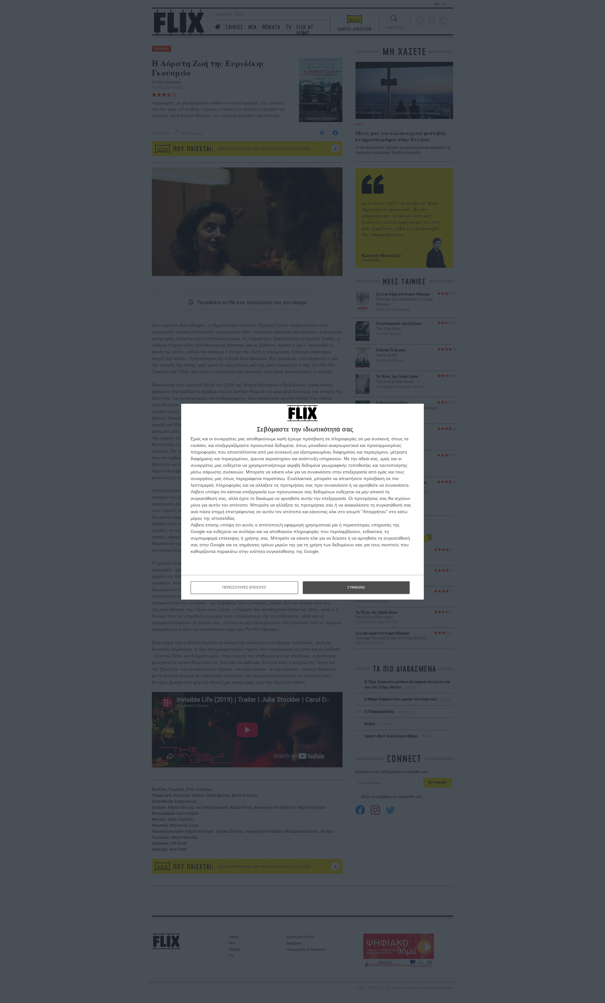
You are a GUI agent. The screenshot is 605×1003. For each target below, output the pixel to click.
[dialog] (302, 502)
